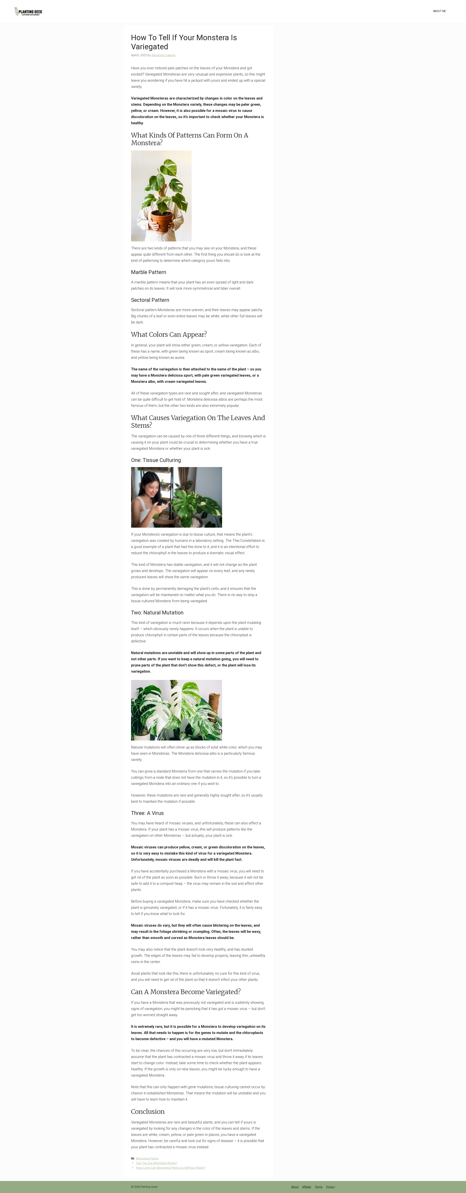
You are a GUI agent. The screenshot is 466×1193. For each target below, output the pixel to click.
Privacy (330, 1186)
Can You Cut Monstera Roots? (156, 1163)
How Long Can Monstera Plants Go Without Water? (170, 1168)
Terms (319, 1186)
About (295, 1186)
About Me (439, 11)
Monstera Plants (147, 1158)
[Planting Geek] (28, 11)
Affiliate (306, 1186)
